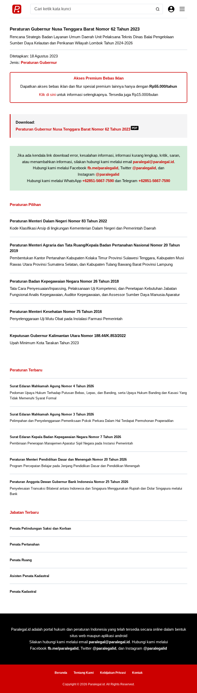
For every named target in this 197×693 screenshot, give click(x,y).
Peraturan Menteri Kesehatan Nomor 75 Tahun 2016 (56, 312)
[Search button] (158, 9)
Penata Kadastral (23, 591)
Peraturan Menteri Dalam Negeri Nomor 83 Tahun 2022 (58, 221)
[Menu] (182, 9)
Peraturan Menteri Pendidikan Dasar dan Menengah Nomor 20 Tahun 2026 (68, 459)
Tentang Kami (84, 673)
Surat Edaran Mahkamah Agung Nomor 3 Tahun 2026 (52, 414)
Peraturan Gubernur (39, 62)
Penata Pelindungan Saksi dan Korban (40, 528)
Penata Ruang (21, 560)
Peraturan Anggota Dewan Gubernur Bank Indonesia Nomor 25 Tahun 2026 (69, 482)
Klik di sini (47, 94)
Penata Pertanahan (25, 544)
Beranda (61, 673)
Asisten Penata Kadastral (29, 576)
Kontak (137, 673)
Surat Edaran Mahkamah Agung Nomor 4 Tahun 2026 (52, 386)
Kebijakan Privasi (113, 673)
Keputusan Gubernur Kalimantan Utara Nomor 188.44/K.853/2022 (68, 336)
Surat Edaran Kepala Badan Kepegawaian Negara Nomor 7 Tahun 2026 (65, 437)
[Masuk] (171, 9)
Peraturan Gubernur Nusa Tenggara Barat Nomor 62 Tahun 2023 (76, 129)
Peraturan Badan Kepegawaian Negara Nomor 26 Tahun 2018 (64, 281)
